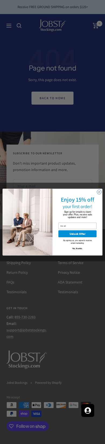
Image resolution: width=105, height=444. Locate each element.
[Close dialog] (99, 192)
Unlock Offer (77, 234)
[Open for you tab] (87, 410)
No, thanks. (77, 249)
